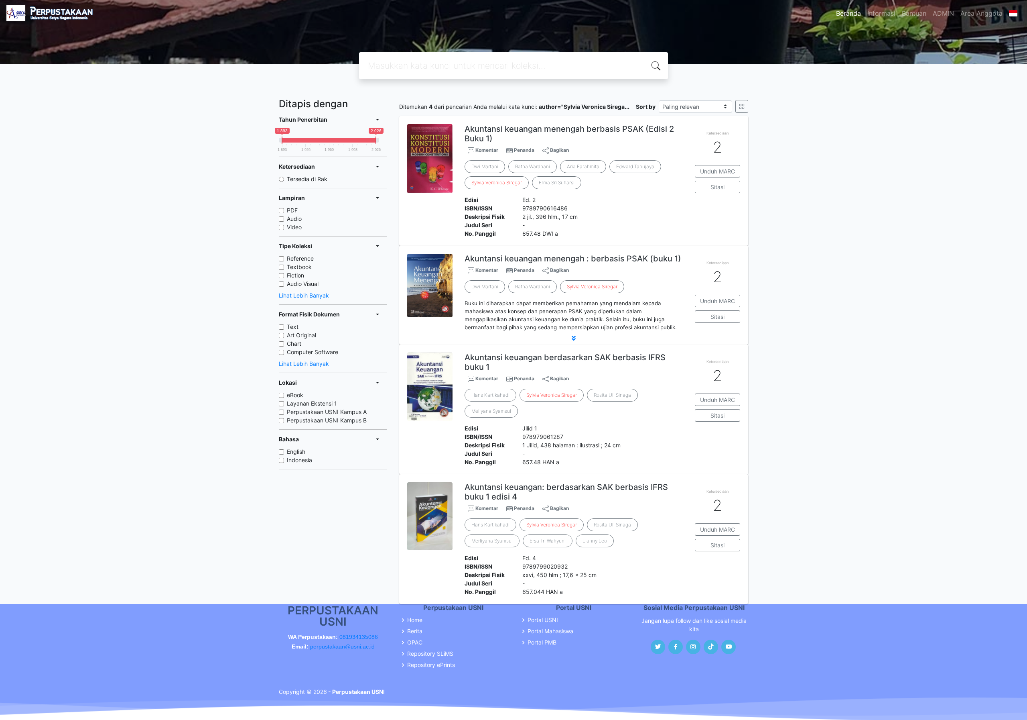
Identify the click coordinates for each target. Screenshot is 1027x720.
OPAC (414, 642)
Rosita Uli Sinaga (612, 395)
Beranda (848, 13)
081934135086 (358, 637)
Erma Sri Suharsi (556, 182)
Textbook (299, 266)
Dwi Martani (484, 166)
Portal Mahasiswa (550, 631)
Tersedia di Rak (307, 178)
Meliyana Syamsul (491, 411)
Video (294, 227)
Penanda (524, 150)
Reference (300, 258)
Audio (294, 218)
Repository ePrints (431, 665)
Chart (294, 343)
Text (292, 326)
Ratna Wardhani (532, 166)
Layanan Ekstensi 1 (312, 403)
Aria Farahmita (583, 166)
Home (414, 620)
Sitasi (717, 187)
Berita (414, 631)
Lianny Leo (595, 541)
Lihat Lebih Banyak (304, 295)
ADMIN (943, 13)
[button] (573, 338)
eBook (295, 395)
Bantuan (914, 13)
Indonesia (299, 460)
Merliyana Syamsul (492, 541)
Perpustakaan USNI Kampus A (327, 411)
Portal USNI (543, 620)
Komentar (486, 150)
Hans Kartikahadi (490, 395)
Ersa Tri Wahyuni (548, 541)
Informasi (881, 13)
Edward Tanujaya (635, 166)
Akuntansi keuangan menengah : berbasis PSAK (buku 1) (573, 258)
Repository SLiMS (430, 654)
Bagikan (559, 150)
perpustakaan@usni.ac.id (342, 646)
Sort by (646, 106)
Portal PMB (542, 642)
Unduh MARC (717, 171)
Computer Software (312, 352)
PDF (292, 210)
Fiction (295, 275)
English (296, 451)
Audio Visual (303, 283)
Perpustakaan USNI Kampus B (327, 420)
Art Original (301, 335)
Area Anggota (981, 13)
